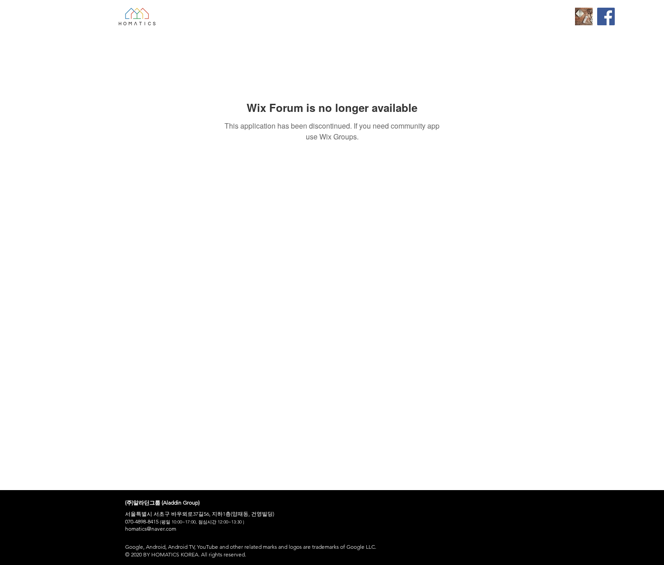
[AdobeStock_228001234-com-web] (584, 16)
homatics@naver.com (150, 528)
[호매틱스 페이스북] (606, 16)
